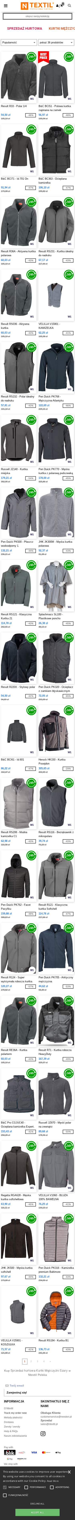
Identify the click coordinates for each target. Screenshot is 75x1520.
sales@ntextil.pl (49, 1424)
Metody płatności (13, 1417)
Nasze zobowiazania (15, 1435)
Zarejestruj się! (17, 1392)
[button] (57, 5)
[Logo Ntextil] (37, 5)
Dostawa (9, 1422)
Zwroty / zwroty (12, 1426)
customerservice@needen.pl (56, 1416)
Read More (53, 1480)
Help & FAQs (11, 1431)
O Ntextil (8, 1408)
